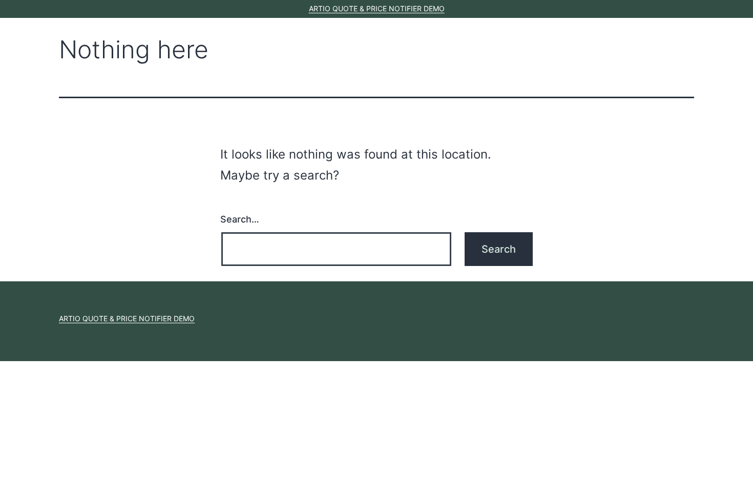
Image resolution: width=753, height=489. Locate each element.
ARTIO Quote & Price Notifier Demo (377, 8)
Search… (239, 219)
